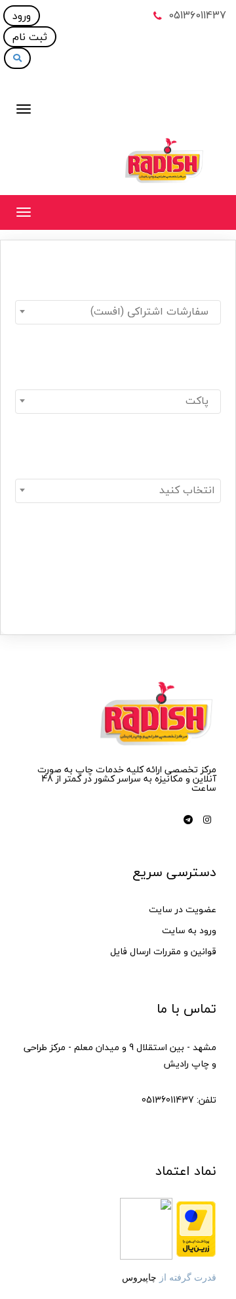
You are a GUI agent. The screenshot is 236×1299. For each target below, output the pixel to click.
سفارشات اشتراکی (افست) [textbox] (152, 311)
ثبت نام (29, 37)
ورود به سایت (189, 930)
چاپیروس (139, 1277)
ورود (21, 16)
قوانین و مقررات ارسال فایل (163, 951)
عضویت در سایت (182, 909)
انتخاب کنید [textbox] (187, 490)
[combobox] (118, 312)
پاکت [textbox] (200, 400)
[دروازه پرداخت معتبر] (196, 1228)
